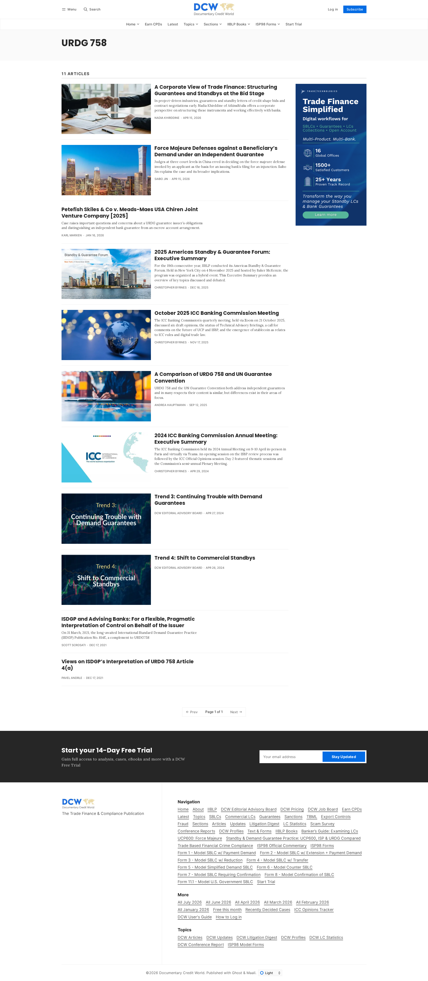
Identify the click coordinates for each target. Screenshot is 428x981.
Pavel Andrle (72, 678)
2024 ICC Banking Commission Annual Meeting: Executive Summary (216, 438)
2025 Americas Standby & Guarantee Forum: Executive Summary (212, 255)
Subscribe (355, 9)
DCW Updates (219, 937)
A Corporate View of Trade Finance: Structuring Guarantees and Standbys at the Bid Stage (215, 90)
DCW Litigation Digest (257, 937)
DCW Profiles (293, 937)
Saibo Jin (161, 179)
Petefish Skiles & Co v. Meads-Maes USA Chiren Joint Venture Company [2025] (130, 212)
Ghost (237, 973)
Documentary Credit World (181, 973)
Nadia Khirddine (166, 118)
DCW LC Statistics (326, 937)
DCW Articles (190, 937)
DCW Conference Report (201, 944)
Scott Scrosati (74, 645)
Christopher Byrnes (170, 287)
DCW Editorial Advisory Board (178, 513)
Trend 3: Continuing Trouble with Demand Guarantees (208, 500)
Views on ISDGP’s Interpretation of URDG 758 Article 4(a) (128, 665)
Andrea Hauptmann (170, 405)
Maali (251, 973)
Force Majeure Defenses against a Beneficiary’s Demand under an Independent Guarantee (216, 151)
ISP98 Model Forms (246, 944)
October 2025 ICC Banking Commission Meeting (216, 313)
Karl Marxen (72, 235)
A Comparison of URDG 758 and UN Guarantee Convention (213, 377)
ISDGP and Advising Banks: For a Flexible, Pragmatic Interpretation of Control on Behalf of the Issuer (128, 622)
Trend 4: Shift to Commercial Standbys (204, 557)
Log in (333, 9)
